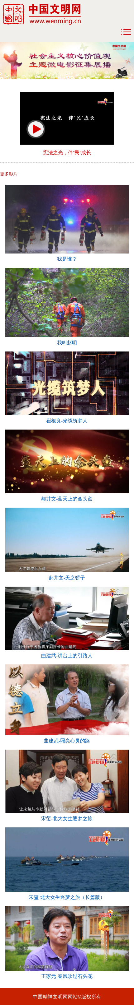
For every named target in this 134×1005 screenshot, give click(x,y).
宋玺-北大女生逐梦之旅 (67, 818)
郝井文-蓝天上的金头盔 (67, 498)
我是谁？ (67, 259)
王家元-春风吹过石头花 (67, 976)
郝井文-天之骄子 (67, 577)
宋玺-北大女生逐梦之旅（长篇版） (67, 897)
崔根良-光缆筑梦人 (67, 420)
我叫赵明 (67, 342)
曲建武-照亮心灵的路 (67, 740)
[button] (35, 129)
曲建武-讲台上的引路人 (67, 655)
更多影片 (8, 173)
